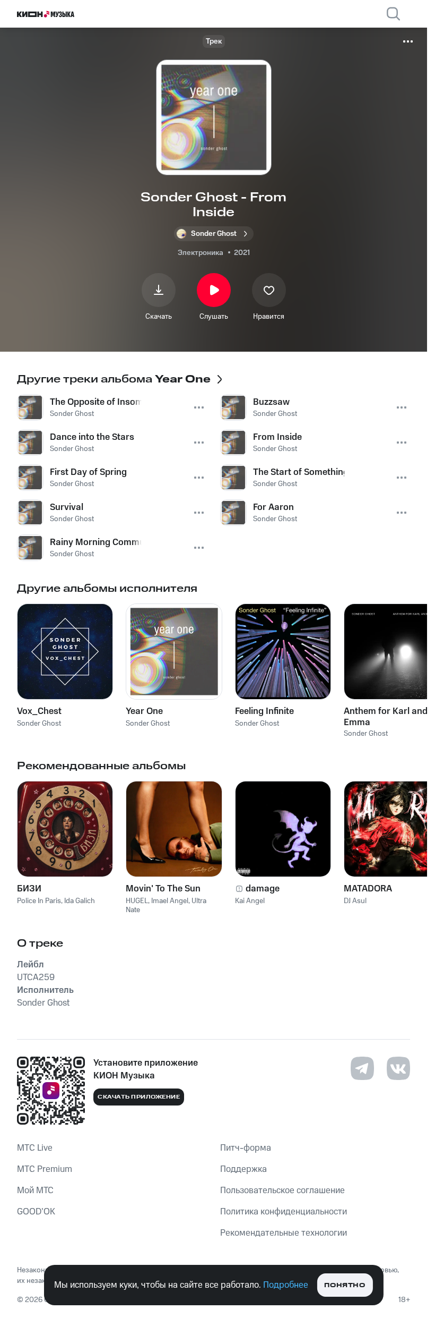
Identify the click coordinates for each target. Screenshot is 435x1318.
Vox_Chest (39, 711)
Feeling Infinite (264, 711)
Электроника (200, 253)
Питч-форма (245, 1148)
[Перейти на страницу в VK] (398, 1068)
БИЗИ (29, 888)
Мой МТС (35, 1190)
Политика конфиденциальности (283, 1211)
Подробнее (285, 1285)
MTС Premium (44, 1169)
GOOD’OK (36, 1211)
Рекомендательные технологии (283, 1233)
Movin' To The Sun (163, 888)
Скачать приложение (139, 1097)
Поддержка (243, 1169)
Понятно (344, 1285)
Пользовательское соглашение (282, 1190)
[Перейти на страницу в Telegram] (362, 1068)
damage (263, 888)
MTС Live (35, 1148)
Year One (144, 711)
